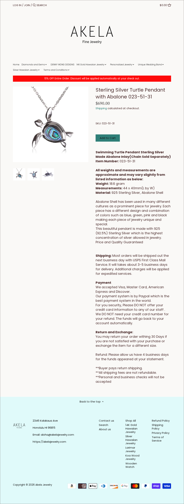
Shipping (101, 108)
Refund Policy (161, 420)
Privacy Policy (160, 433)
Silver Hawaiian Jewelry (131, 439)
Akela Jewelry (43, 485)
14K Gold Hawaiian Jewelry (131, 428)
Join (27, 5)
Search (103, 425)
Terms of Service (158, 439)
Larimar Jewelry (130, 449)
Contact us (106, 420)
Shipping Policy (157, 426)
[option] (19, 174)
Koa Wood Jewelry (132, 457)
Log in (17, 5)
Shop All (130, 420)
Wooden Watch (131, 465)
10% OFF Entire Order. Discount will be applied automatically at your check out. (92, 78)
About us (105, 429)
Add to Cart (108, 138)
